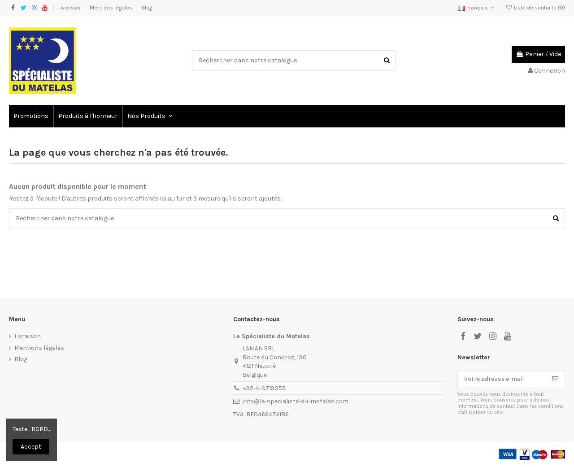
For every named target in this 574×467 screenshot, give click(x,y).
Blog (147, 7)
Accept (31, 446)
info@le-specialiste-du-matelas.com (295, 401)
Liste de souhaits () (539, 7)
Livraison (70, 7)
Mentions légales (112, 7)
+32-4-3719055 (264, 388)
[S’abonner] (555, 379)
